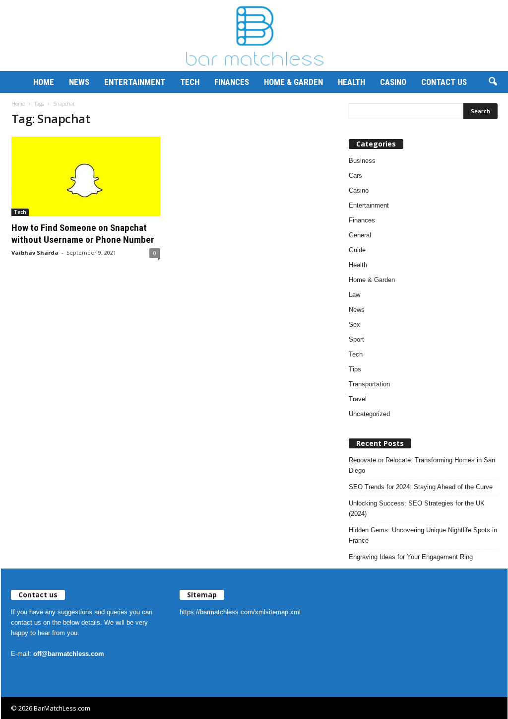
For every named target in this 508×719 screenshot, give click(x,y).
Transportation (369, 384)
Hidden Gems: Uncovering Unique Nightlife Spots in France (423, 535)
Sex (354, 324)
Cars (355, 175)
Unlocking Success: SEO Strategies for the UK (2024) (417, 508)
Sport (356, 339)
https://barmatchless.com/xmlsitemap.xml (240, 612)
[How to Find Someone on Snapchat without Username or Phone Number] (85, 176)
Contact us (444, 82)
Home (43, 82)
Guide (357, 250)
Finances (231, 82)
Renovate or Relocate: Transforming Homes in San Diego (422, 465)
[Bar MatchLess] (254, 35)
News (79, 82)
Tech (189, 82)
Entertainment (134, 82)
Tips (355, 369)
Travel (358, 399)
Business (362, 160)
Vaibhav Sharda (35, 252)
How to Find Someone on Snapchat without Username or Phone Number (82, 233)
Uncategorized (369, 414)
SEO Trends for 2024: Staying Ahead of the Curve (421, 487)
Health (351, 82)
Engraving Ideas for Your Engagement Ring (411, 557)
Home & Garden (293, 82)
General (360, 235)
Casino (393, 82)
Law (354, 294)
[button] (493, 82)
